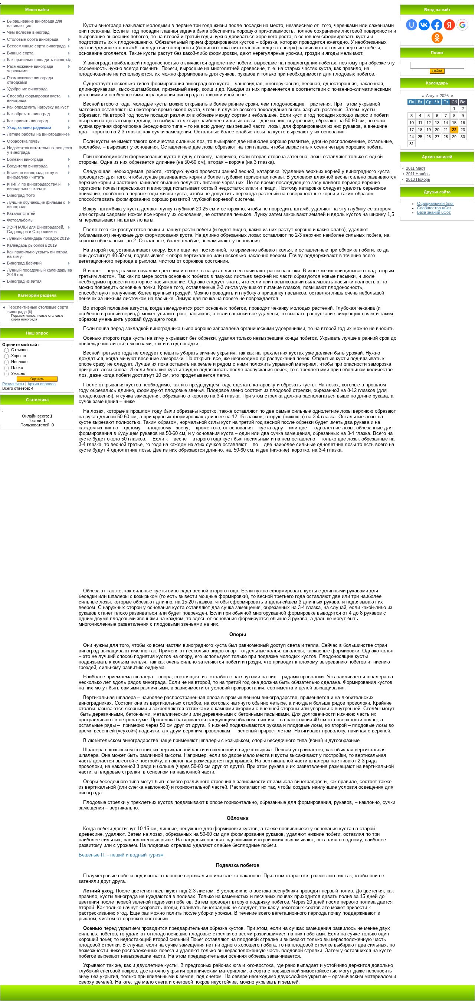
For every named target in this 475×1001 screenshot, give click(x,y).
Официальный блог (435, 203)
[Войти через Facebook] (436, 24)
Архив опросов (41, 384)
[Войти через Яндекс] (449, 24)
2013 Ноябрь (418, 179)
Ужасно (18, 373)
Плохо (17, 367)
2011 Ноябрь (418, 174)
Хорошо (18, 355)
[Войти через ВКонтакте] (424, 24)
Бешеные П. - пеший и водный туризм (121, 855)
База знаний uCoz (434, 212)
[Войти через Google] (462, 25)
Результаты (13, 384)
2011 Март (415, 168)
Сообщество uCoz (434, 208)
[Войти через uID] (411, 24)
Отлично (19, 349)
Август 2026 (437, 95)
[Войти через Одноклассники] (437, 37)
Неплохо (19, 361)
